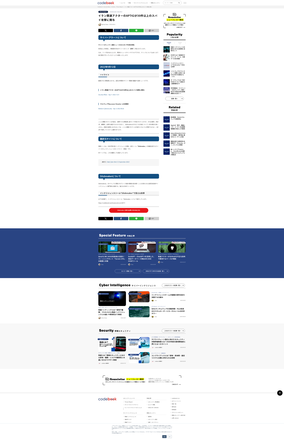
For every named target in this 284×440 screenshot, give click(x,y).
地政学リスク (128, 419)
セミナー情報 (151, 404)
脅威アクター (128, 422)
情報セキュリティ (155, 2)
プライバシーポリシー (177, 412)
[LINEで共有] (136, 30)
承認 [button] (164, 436)
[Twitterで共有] (105, 30)
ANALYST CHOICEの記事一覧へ (155, 271)
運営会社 (174, 406)
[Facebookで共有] (121, 30)
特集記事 (149, 398)
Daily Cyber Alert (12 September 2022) (117, 162)
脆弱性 (150, 416)
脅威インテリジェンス (130, 416)
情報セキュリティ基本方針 (178, 415)
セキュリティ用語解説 (154, 402)
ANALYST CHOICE (153, 407)
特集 (129, 2)
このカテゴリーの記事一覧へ (172, 285)
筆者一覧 (174, 404)
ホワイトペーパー (176, 401)
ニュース (123, 2)
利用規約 (174, 409)
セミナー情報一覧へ (127, 271)
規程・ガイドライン (153, 422)
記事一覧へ (174, 98)
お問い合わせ (175, 418)
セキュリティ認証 (152, 419)
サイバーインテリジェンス (141, 2)
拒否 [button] (169, 436)
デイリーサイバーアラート (131, 404)
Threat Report (129, 402)
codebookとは (175, 398)
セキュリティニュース (129, 398)
